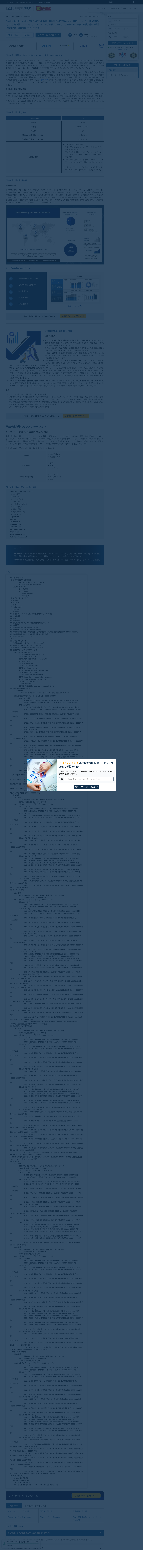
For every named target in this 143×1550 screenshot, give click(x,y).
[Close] (114, 760)
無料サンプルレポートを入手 (85, 787)
